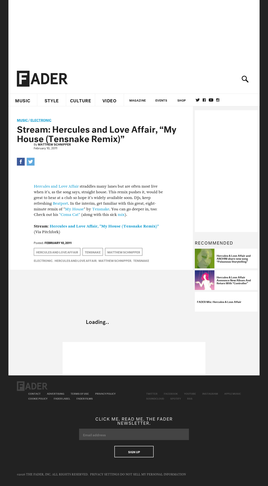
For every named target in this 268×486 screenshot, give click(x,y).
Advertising (55, 393)
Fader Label (62, 398)
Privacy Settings (104, 474)
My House (74, 209)
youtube (211, 100)
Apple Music (232, 393)
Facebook (171, 393)
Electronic (40, 119)
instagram (217, 100)
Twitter (198, 100)
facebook (204, 100)
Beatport (60, 203)
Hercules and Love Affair (56, 186)
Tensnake (100, 209)
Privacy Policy (105, 393)
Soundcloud (155, 398)
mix (121, 214)
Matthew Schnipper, (115, 260)
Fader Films (85, 398)
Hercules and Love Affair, (76, 260)
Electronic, (43, 260)
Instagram (210, 393)
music (22, 119)
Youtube (190, 393)
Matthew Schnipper (54, 144)
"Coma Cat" (69, 214)
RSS (189, 398)
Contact (34, 393)
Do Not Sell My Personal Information (153, 474)
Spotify (175, 398)
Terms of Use (80, 393)
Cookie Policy (37, 398)
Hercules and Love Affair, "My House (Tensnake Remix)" (104, 226)
